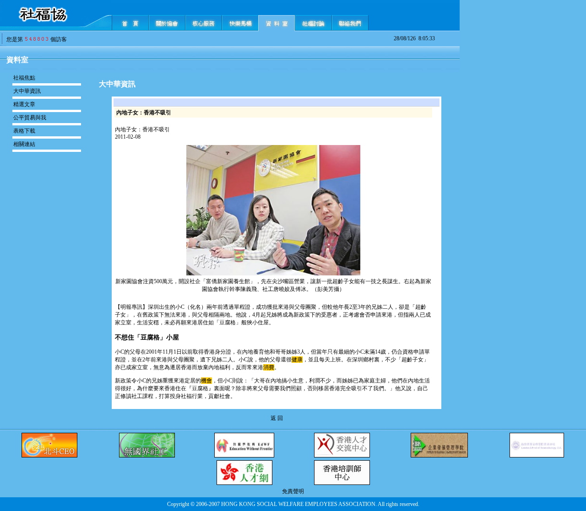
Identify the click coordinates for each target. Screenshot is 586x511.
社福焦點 (24, 78)
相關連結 (24, 144)
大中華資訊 (27, 91)
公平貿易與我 (29, 117)
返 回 (277, 418)
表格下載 (24, 131)
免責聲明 (293, 491)
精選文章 (24, 104)
